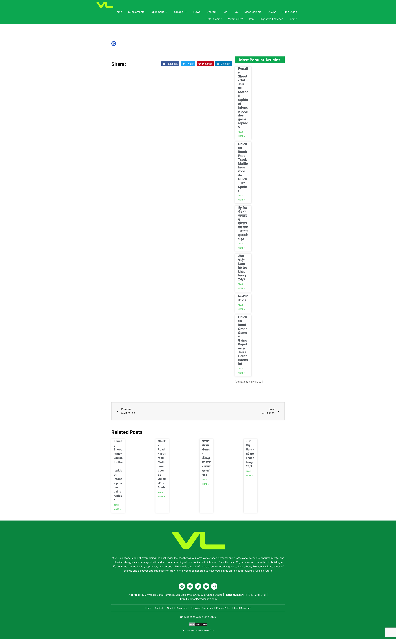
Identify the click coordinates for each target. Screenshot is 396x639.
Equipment (157, 11)
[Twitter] (198, 586)
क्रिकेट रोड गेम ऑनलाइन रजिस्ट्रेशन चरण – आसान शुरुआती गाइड (243, 223)
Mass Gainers (252, 11)
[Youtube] (190, 586)
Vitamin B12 (235, 19)
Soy (236, 11)
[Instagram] (214, 586)
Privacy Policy (223, 608)
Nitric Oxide (289, 11)
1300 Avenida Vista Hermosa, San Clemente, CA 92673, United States (181, 594)
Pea (225, 11)
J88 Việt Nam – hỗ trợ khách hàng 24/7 (243, 267)
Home (118, 11)
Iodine (293, 19)
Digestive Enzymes (271, 19)
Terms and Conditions (202, 608)
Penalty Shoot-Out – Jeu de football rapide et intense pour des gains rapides (243, 98)
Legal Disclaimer (242, 608)
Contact (211, 11)
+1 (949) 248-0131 (255, 594)
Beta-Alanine (214, 19)
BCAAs (272, 11)
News (196, 11)
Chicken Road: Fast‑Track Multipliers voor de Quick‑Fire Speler (243, 167)
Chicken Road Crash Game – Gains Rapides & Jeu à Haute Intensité (243, 340)
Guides (178, 11)
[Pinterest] (206, 586)
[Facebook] (182, 586)
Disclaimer (181, 608)
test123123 (243, 298)
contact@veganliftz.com (202, 598)
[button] (170, 63)
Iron (251, 19)
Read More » (241, 134)
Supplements (136, 11)
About (170, 608)
